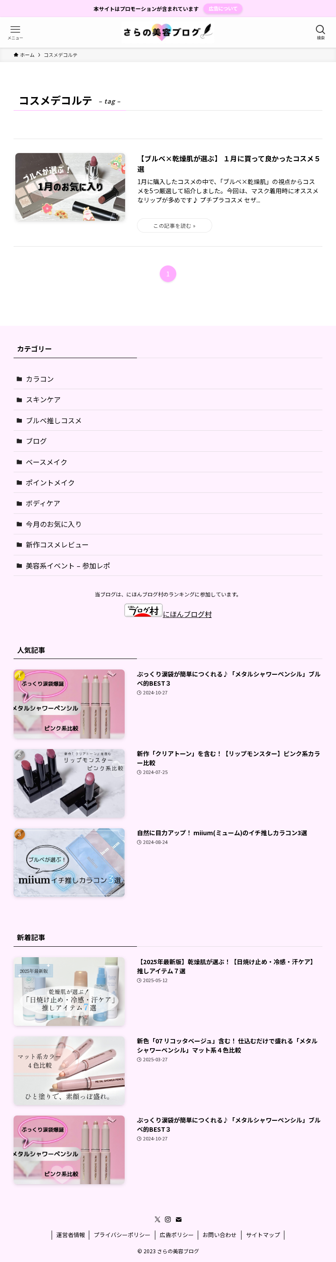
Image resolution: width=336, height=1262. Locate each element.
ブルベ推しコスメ (54, 420)
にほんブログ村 (187, 614)
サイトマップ (263, 1235)
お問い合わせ (220, 1235)
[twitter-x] (157, 1220)
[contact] (178, 1220)
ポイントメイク (50, 482)
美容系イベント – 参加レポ (68, 565)
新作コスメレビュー (57, 544)
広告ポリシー (177, 1235)
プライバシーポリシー (122, 1235)
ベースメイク (46, 462)
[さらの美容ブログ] (168, 32)
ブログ (36, 441)
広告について (223, 8)
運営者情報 (70, 1235)
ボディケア (43, 503)
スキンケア (43, 399)
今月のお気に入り (54, 524)
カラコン (40, 378)
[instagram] (168, 1220)
